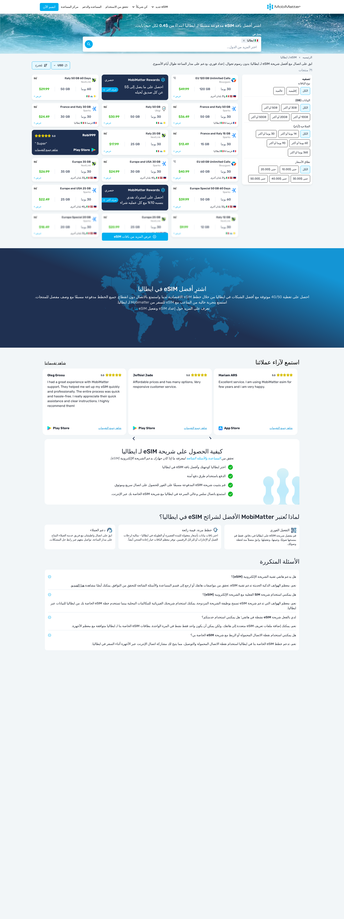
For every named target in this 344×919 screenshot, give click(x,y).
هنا (136, 308)
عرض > (177, 96)
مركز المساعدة (69, 7)
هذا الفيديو (77, 585)
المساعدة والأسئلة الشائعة (203, 458)
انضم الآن (49, 7)
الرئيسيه (307, 57)
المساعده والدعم (92, 7)
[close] (244, 41)
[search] (89, 44)
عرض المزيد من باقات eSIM (132, 236)
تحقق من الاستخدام (117, 7)
